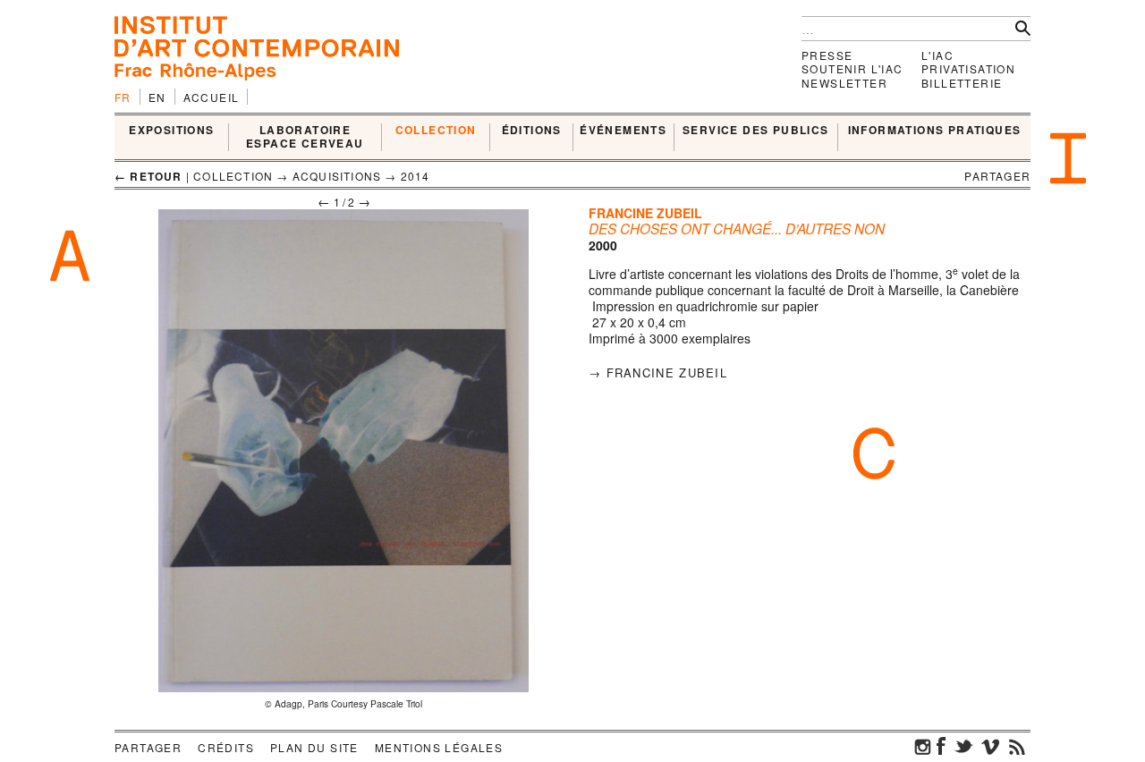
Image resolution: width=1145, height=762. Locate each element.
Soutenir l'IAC (852, 68)
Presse (827, 55)
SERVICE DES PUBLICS (756, 130)
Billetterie (961, 82)
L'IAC (937, 55)
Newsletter (844, 82)
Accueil (211, 97)
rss (1017, 745)
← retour (148, 176)
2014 (415, 175)
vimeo (990, 745)
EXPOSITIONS (171, 130)
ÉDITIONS (532, 130)
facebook (941, 745)
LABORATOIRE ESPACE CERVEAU (305, 137)
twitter (963, 745)
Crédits (226, 747)
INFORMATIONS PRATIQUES (935, 130)
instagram (923, 745)
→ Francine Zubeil (658, 372)
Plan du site (314, 747)
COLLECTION (436, 130)
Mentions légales (439, 747)
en (157, 97)
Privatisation (968, 68)
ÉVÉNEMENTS (623, 130)
